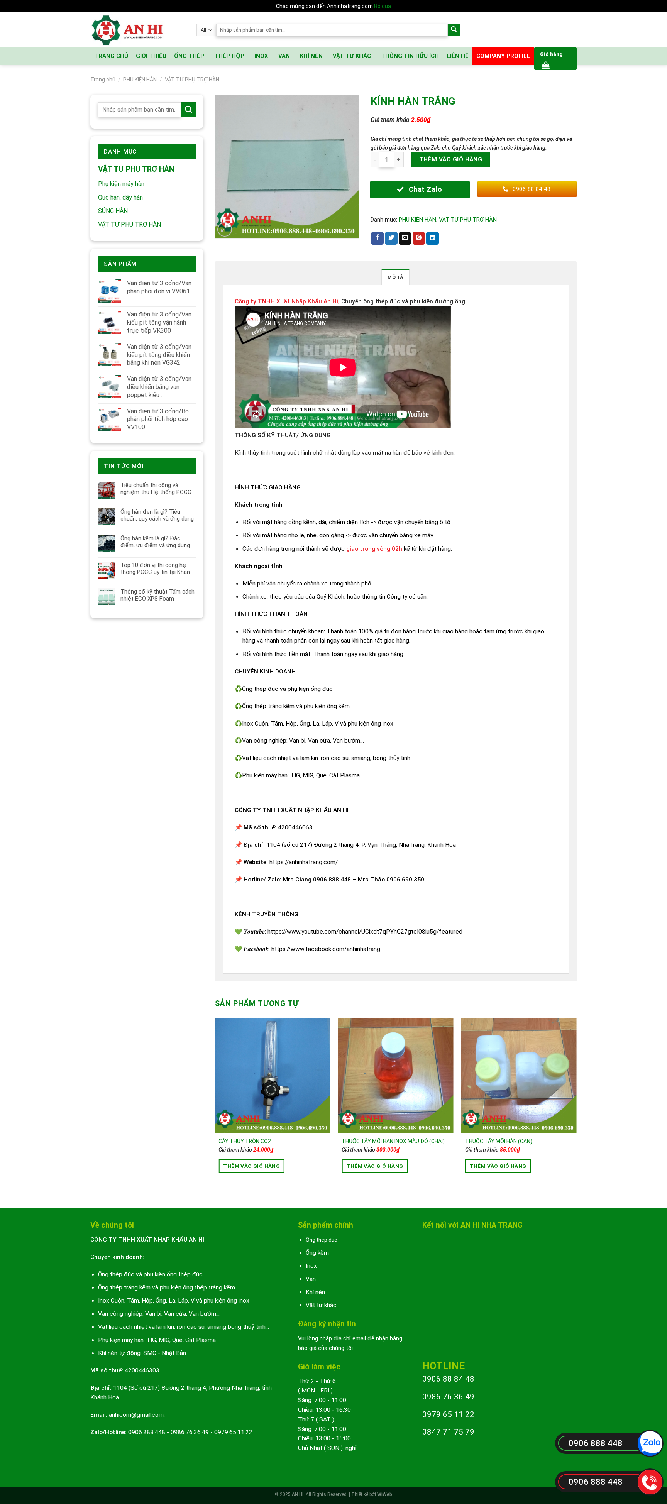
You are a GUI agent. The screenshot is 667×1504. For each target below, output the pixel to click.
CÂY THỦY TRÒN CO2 (244, 1141)
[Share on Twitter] (391, 238)
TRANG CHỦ (111, 55)
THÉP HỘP (229, 55)
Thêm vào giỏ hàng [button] (251, 1166)
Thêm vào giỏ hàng (450, 159)
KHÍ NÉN (311, 55)
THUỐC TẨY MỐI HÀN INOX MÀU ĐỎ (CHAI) (393, 1141)
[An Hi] (137, 29)
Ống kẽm (317, 1252)
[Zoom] (224, 229)
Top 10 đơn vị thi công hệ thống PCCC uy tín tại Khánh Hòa (156, 568)
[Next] (576, 1106)
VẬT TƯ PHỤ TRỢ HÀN (192, 79)
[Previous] (215, 1106)
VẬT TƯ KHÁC (352, 55)
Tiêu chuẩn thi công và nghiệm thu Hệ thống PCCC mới (155, 489)
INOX (261, 55)
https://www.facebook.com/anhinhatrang (325, 949)
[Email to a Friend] (405, 238)
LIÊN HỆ (458, 55)
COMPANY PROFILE (503, 55)
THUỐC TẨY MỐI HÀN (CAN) (498, 1141)
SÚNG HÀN (113, 211)
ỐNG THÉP (189, 55)
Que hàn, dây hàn (120, 197)
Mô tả (395, 277)
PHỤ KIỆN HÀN (140, 79)
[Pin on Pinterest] (419, 238)
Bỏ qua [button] (382, 6)
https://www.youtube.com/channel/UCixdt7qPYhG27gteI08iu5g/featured (364, 931)
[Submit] (454, 30)
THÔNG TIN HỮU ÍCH (410, 55)
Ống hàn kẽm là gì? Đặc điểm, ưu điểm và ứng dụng (155, 542)
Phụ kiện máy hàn (121, 184)
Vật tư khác (321, 1305)
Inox (311, 1265)
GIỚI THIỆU (151, 55)
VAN (284, 55)
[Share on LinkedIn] (432, 238)
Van (311, 1279)
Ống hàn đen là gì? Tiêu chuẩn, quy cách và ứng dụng (157, 515)
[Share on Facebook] (377, 238)
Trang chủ (102, 79)
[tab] (395, 277)
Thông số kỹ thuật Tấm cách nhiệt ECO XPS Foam (157, 595)
